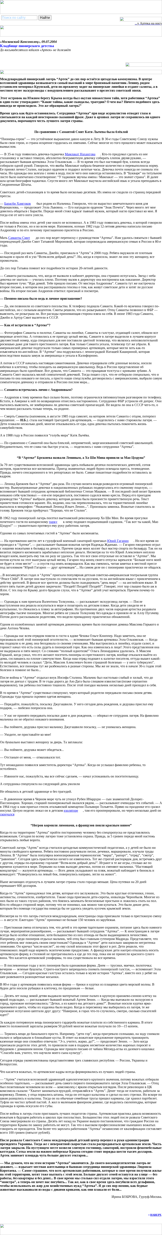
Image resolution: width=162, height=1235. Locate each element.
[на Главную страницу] (141, 20)
